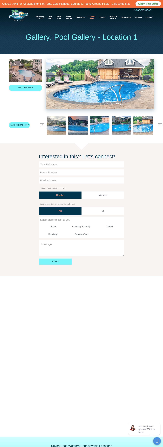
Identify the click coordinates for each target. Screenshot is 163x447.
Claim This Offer (148, 3)
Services (138, 17)
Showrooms (126, 17)
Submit (55, 261)
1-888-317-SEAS (142, 10)
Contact (149, 17)
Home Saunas (69, 17)
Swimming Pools (40, 17)
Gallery (102, 17)
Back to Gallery (19, 125)
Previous (41, 125)
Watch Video (25, 88)
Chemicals (80, 17)
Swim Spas (59, 17)
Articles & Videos (113, 17)
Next (159, 125)
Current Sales (92, 17)
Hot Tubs (50, 17)
